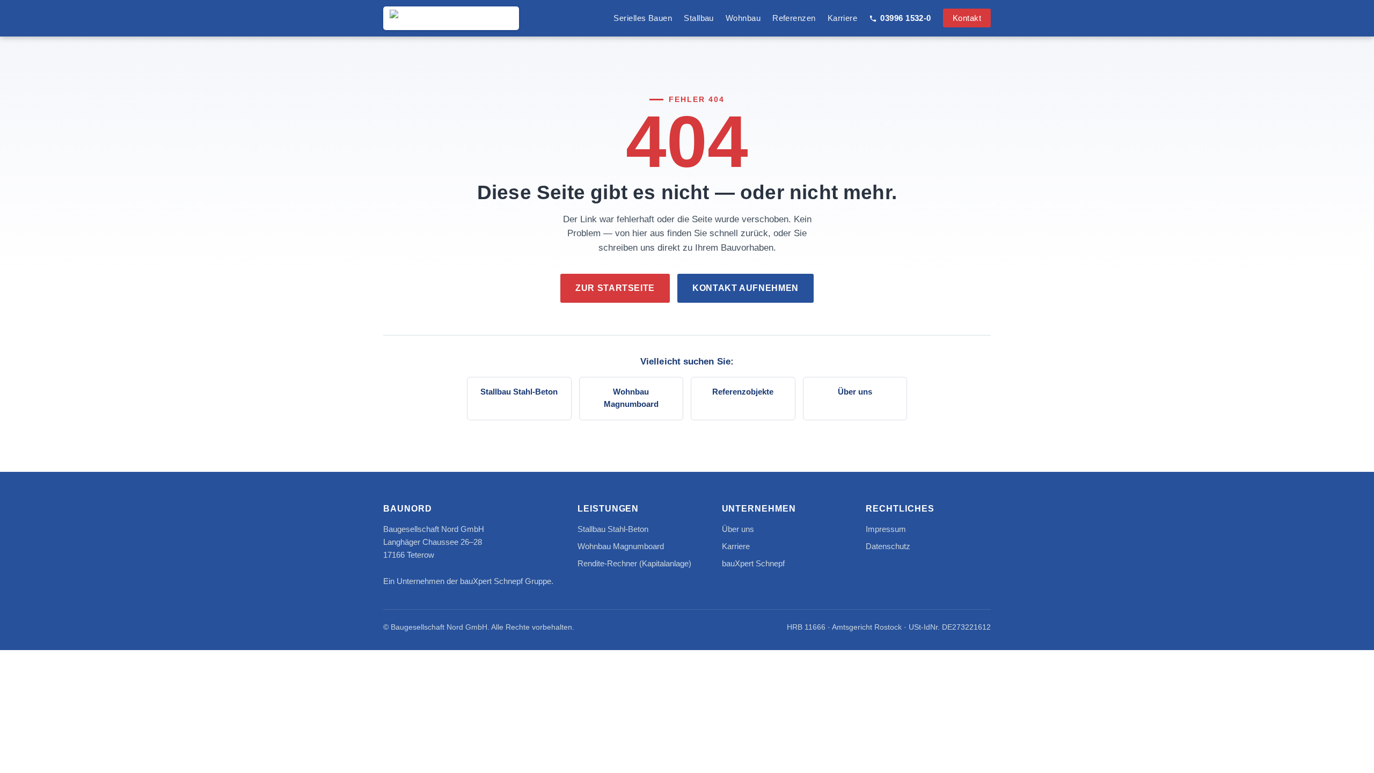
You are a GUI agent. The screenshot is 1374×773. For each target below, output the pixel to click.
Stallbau (699, 18)
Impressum (886, 529)
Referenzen (794, 18)
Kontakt (967, 18)
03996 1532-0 (905, 18)
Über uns (855, 392)
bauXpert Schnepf (753, 563)
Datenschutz (888, 546)
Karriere (843, 18)
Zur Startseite (615, 288)
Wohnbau (743, 18)
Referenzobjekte (742, 392)
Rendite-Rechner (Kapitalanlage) (634, 563)
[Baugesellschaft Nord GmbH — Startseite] (451, 18)
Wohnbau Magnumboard (631, 398)
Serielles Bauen (642, 18)
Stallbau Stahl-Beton (519, 392)
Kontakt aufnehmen (745, 288)
